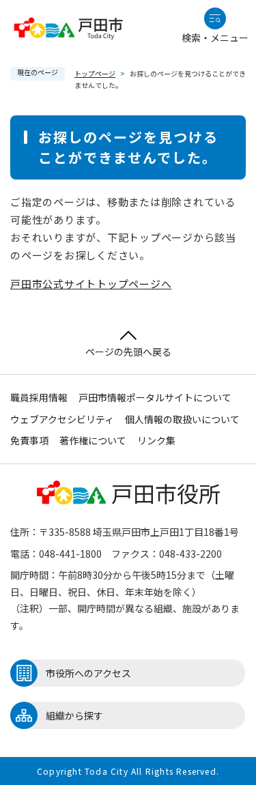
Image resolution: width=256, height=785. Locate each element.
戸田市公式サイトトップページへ (90, 283)
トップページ (94, 73)
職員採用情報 (39, 397)
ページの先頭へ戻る (128, 351)
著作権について (92, 440)
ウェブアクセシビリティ (62, 419)
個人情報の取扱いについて (182, 419)
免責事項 (29, 440)
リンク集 (156, 440)
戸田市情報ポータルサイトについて (155, 397)
